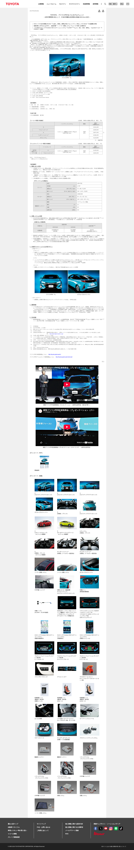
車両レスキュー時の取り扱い (17, 830)
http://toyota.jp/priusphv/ (54, 354)
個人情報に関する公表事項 (74, 827)
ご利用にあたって (43, 830)
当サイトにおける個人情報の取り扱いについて (113, 846)
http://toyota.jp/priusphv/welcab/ (64, 357)
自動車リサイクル (14, 827)
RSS (66, 834)
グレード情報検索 (14, 837)
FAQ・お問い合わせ (43, 827)
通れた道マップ (13, 824)
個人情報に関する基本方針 (74, 824)
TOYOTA (12, 4)
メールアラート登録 (72, 830)
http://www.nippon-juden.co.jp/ (56, 333)
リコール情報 (12, 834)
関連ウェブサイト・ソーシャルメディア (107, 824)
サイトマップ (41, 824)
